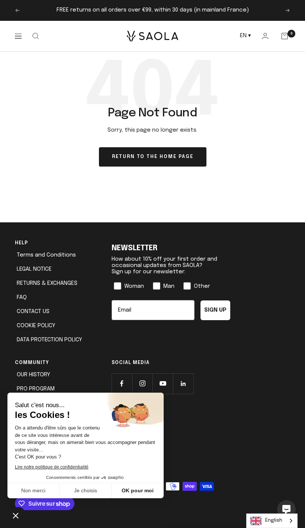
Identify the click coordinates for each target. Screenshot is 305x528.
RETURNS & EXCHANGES (47, 283)
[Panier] (284, 36)
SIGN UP (215, 310)
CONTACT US (33, 312)
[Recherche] (35, 36)
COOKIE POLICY (36, 326)
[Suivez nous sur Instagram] (142, 383)
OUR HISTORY (33, 375)
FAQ (22, 297)
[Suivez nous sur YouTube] (162, 383)
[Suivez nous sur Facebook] (122, 383)
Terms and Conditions (46, 255)
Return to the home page (152, 156)
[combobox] (272, 520)
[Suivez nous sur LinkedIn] (183, 383)
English (273, 520)
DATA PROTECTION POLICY (49, 340)
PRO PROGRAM (36, 389)
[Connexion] (265, 36)
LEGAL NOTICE (34, 269)
